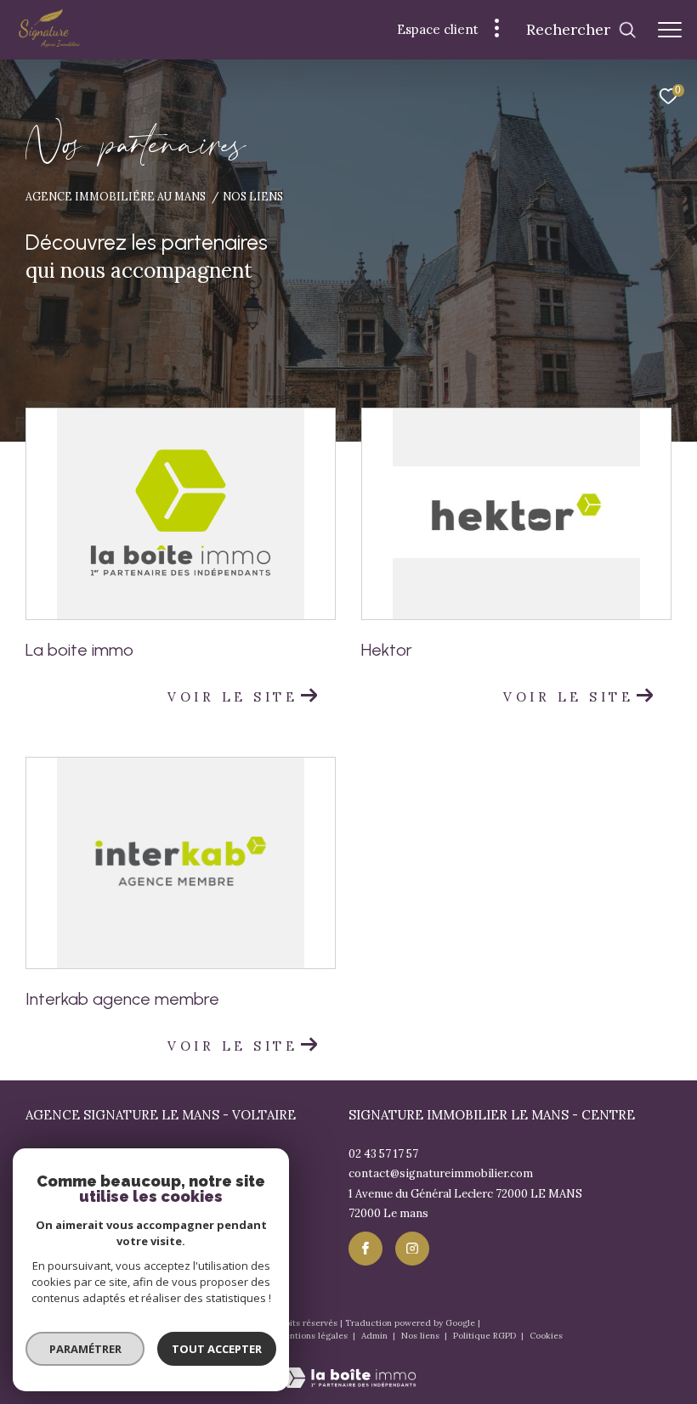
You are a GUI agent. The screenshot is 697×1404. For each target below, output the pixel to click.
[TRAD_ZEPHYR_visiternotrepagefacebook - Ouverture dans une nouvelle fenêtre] (365, 1249)
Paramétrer (85, 1348)
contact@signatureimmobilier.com (440, 1173)
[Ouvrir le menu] (670, 29)
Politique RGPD (484, 1335)
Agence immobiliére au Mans (116, 196)
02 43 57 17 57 (383, 1154)
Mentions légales (313, 1335)
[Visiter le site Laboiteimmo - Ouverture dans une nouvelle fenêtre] (348, 1366)
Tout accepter (217, 1348)
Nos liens (421, 1335)
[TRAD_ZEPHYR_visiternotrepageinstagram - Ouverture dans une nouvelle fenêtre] (412, 1249)
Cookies (546, 1336)
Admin (375, 1335)
